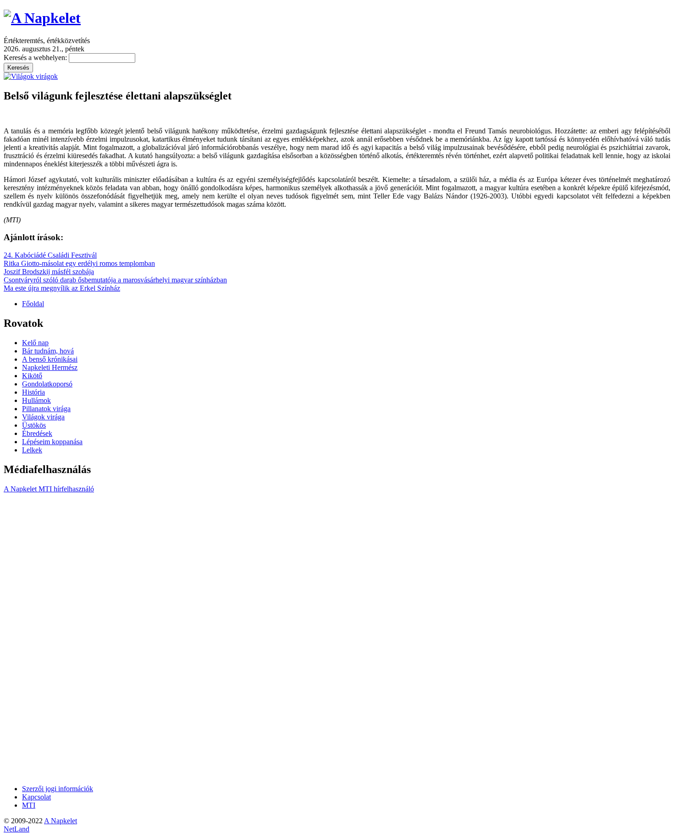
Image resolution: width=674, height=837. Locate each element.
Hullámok (36, 400)
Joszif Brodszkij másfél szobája (49, 271)
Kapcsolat (36, 797)
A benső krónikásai (49, 359)
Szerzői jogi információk (57, 789)
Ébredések (37, 433)
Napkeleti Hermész (49, 367)
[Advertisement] (40, 638)
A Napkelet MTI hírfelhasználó (49, 489)
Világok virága (43, 417)
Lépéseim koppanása (52, 442)
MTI (28, 805)
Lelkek (32, 450)
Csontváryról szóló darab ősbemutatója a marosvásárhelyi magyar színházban (115, 280)
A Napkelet (60, 821)
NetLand (16, 829)
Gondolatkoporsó (47, 384)
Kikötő (32, 376)
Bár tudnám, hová (48, 351)
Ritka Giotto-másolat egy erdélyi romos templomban (79, 263)
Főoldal (33, 304)
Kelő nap (35, 343)
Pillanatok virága (46, 409)
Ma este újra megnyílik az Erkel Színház (62, 288)
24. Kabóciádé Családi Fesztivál (50, 255)
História (33, 392)
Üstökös (34, 425)
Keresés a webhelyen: (36, 57)
